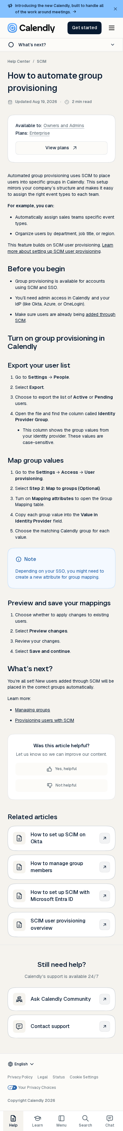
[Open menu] (111, 28)
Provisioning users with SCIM (44, 720)
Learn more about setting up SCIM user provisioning (60, 248)
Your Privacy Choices (37, 1087)
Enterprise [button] (40, 133)
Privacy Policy (20, 1077)
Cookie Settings (84, 1077)
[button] (84, 28)
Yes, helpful (66, 768)
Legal (43, 1077)
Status (59, 1077)
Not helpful (66, 785)
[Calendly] (31, 28)
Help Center (19, 61)
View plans (57, 148)
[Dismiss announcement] (115, 9)
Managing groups (32, 710)
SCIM (41, 61)
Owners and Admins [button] (64, 125)
